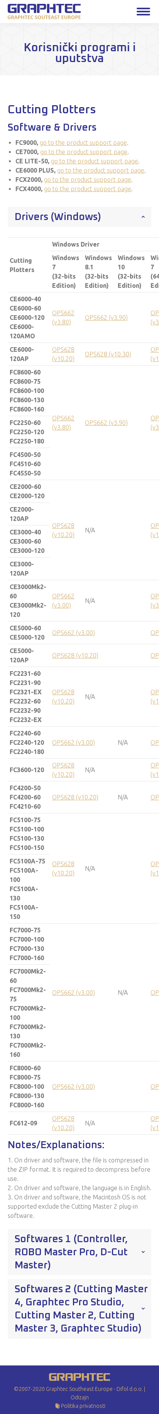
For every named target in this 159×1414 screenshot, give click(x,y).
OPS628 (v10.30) (108, 354)
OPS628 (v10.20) (75, 655)
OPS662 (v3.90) (106, 317)
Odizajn (80, 1397)
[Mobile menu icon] (143, 11)
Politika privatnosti (83, 1406)
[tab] (79, 217)
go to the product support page (83, 142)
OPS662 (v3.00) (73, 632)
